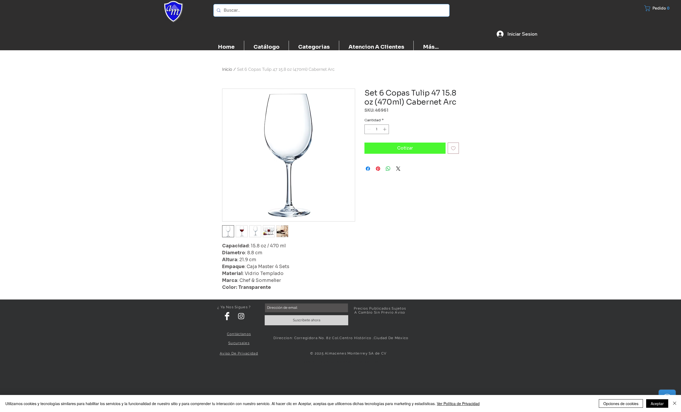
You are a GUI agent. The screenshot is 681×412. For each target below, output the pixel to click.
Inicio (227, 69)
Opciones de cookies (620, 403)
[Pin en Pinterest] (378, 168)
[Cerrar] (674, 403)
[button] (660, 8)
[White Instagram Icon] (241, 316)
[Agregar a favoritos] (453, 148)
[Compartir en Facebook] (368, 168)
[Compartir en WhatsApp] (388, 168)
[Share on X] (398, 168)
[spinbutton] (377, 129)
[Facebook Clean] (227, 316)
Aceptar (657, 403)
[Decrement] (368, 129)
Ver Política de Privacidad (458, 403)
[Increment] (385, 129)
